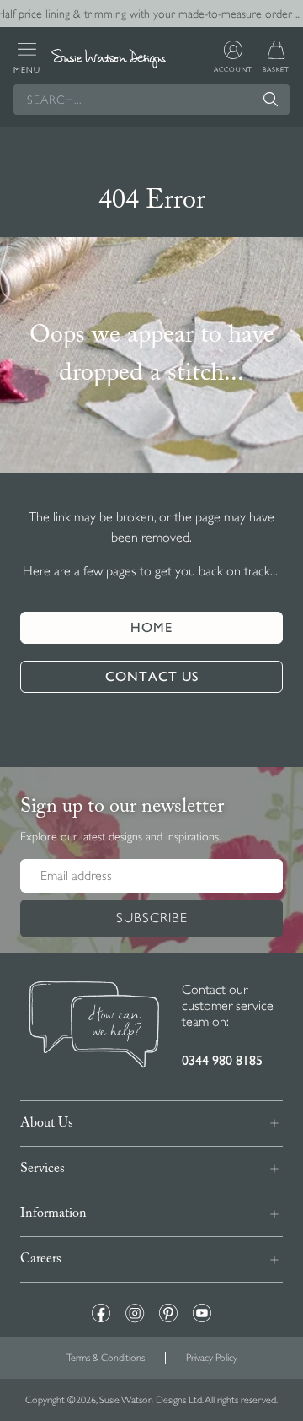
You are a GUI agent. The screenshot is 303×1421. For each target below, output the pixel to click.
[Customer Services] (94, 1026)
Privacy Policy (211, 1358)
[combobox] (151, 99)
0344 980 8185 (222, 1060)
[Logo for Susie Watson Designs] (108, 58)
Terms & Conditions (105, 1358)
